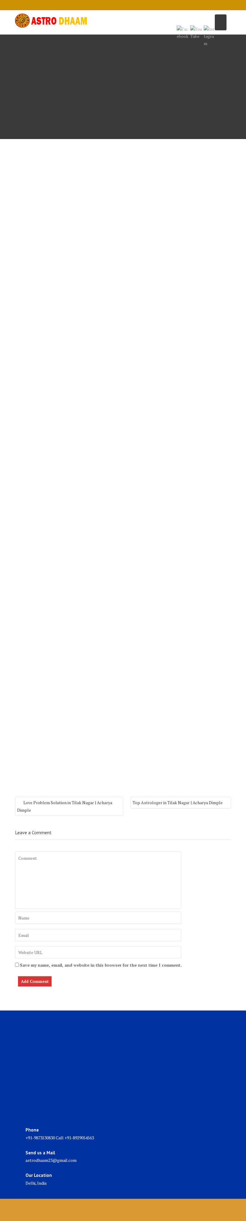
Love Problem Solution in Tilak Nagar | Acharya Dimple (64, 806)
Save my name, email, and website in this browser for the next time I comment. (101, 965)
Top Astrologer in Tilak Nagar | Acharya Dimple (178, 802)
